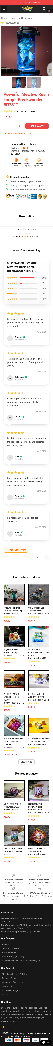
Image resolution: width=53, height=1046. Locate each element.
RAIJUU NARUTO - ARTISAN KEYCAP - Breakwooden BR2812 (38, 697)
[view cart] (49, 9)
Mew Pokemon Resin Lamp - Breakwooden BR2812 (13, 851)
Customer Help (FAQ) (11, 990)
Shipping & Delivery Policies (14, 974)
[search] (44, 9)
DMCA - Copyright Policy (13, 956)
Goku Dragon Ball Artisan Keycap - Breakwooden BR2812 (38, 611)
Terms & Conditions (11, 948)
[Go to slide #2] (34, 82)
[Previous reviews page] (32, 557)
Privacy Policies (9, 952)
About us (6, 944)
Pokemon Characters (21, 18)
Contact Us (7, 986)
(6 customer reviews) (26, 111)
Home (4, 18)
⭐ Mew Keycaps (10, 22)
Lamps (27, 233)
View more (26, 762)
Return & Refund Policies (13, 982)
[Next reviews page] (46, 557)
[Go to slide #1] (19, 82)
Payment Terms (9, 978)
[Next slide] (47, 51)
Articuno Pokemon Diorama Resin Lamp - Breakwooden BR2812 (14, 611)
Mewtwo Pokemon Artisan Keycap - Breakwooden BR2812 (38, 851)
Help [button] (47, 1042)
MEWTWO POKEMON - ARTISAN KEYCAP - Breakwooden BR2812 (14, 807)
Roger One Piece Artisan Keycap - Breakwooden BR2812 (14, 652)
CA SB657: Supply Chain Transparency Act (21, 961)
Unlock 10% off (6, 1033)
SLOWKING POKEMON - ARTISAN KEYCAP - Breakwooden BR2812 (38, 741)
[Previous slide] (6, 51)
